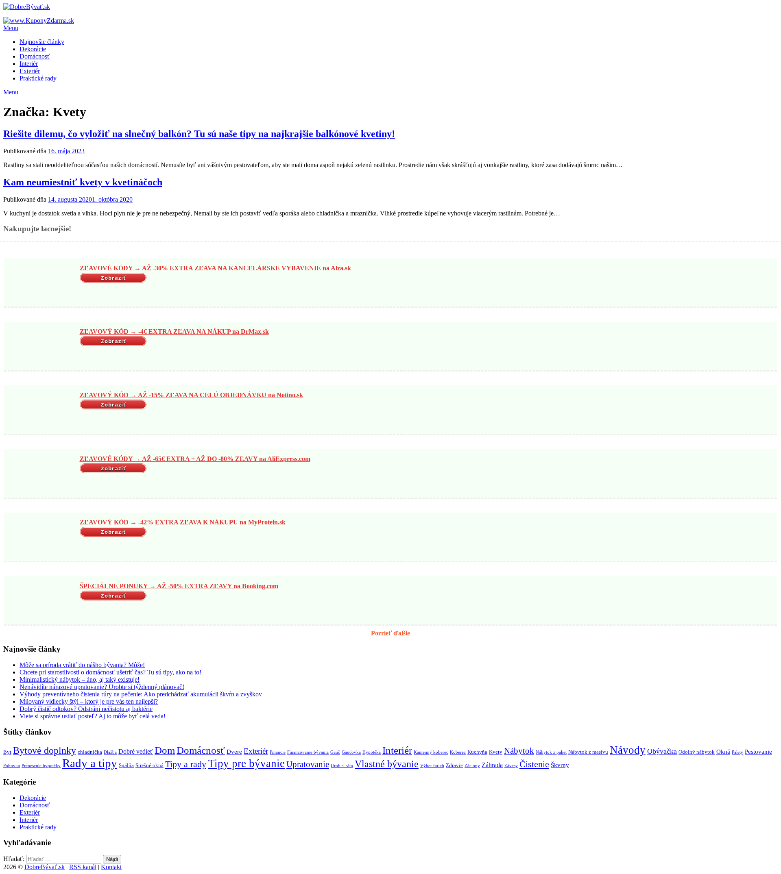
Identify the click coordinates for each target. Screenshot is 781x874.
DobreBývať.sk (44, 866)
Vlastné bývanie (387, 763)
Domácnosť (35, 56)
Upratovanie (307, 764)
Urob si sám (342, 765)
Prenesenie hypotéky (41, 765)
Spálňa (126, 765)
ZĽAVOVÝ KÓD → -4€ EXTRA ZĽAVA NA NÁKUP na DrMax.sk (174, 331)
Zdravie (454, 765)
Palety (737, 752)
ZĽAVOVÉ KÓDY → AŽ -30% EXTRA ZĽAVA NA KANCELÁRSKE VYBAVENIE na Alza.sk (215, 268)
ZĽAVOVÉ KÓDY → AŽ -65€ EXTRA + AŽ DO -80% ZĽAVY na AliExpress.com (195, 458)
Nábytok (519, 750)
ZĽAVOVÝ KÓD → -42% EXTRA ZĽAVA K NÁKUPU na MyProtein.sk (183, 522)
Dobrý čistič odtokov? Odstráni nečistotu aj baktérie (86, 708)
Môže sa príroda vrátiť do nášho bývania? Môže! (82, 664)
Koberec (458, 752)
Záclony (472, 765)
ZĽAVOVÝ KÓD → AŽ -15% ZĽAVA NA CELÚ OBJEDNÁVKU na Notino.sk (191, 394)
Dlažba (110, 752)
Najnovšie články (42, 41)
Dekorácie (33, 49)
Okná (723, 751)
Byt (7, 752)
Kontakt (111, 866)
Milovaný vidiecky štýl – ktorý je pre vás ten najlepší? (89, 701)
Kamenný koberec (431, 752)
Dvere (234, 751)
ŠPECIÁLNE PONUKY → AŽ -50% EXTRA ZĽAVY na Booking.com (179, 586)
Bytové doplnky (44, 750)
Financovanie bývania (308, 752)
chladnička (90, 752)
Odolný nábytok (696, 752)
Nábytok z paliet (551, 752)
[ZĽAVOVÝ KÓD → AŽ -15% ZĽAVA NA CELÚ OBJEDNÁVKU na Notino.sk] (40, 411)
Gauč (335, 752)
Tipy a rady (185, 764)
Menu (10, 27)
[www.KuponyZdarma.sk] (38, 20)
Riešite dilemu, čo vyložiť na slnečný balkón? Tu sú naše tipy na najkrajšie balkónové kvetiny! (199, 133)
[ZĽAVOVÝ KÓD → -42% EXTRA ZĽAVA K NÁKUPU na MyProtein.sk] (40, 538)
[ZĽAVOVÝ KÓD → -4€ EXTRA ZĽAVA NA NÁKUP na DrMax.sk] (40, 347)
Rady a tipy (89, 763)
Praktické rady (38, 78)
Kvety (495, 752)
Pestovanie (758, 751)
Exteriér (30, 70)
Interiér (29, 63)
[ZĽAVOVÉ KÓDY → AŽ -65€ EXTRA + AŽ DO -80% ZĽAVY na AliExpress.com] (40, 474)
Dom (165, 750)
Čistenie (534, 764)
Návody (628, 750)
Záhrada (492, 765)
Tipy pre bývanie (246, 763)
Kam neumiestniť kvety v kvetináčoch (82, 182)
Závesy (511, 765)
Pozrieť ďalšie (390, 633)
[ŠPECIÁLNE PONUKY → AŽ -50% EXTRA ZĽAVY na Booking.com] (40, 601)
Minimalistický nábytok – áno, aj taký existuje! (80, 679)
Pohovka (11, 765)
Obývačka (662, 751)
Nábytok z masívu (588, 752)
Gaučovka (351, 752)
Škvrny (560, 765)
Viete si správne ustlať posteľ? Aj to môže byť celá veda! (93, 716)
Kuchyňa (477, 752)
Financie (278, 752)
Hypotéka (371, 752)
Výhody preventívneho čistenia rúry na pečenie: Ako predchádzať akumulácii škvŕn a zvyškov (141, 694)
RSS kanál (82, 866)
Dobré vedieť (135, 751)
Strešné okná (149, 765)
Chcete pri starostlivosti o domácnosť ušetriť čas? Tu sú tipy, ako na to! (110, 672)
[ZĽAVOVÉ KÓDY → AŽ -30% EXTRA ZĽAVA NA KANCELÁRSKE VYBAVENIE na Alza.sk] (40, 283)
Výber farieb (432, 765)
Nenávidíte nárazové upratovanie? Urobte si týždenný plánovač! (102, 686)
